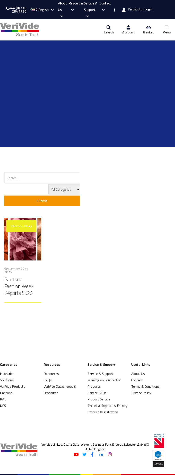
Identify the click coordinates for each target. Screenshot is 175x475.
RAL (3, 399)
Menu (166, 32)
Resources (51, 373)
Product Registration (103, 412)
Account (128, 32)
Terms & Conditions (145, 386)
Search (109, 32)
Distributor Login (140, 9)
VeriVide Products (12, 386)
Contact (137, 380)
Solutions (7, 380)
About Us (138, 373)
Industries (7, 373)
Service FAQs (97, 392)
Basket (148, 32)
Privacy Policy (141, 392)
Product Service (99, 399)
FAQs (48, 380)
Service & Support (90, 6)
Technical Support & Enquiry (107, 405)
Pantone (6, 392)
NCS (3, 405)
